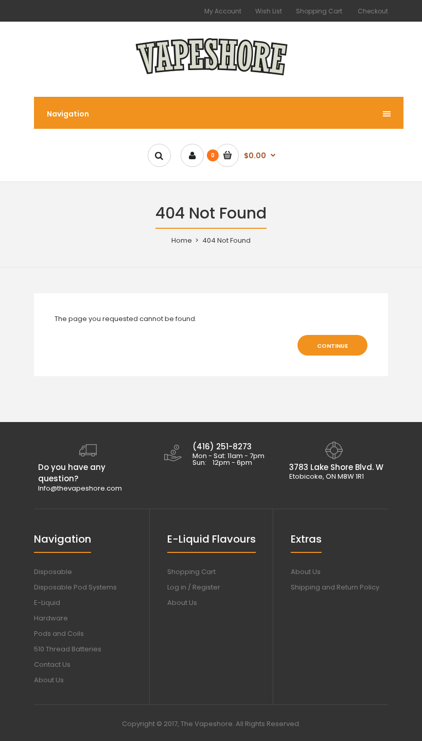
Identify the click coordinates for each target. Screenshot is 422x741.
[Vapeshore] (211, 76)
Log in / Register (193, 587)
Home (181, 240)
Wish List (268, 11)
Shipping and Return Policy (335, 587)
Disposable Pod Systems (75, 587)
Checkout (373, 11)
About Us (49, 680)
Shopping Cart (319, 11)
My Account (222, 11)
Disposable (53, 572)
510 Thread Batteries (67, 649)
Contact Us (52, 664)
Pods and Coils (59, 633)
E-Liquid (47, 603)
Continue (332, 346)
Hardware (51, 618)
